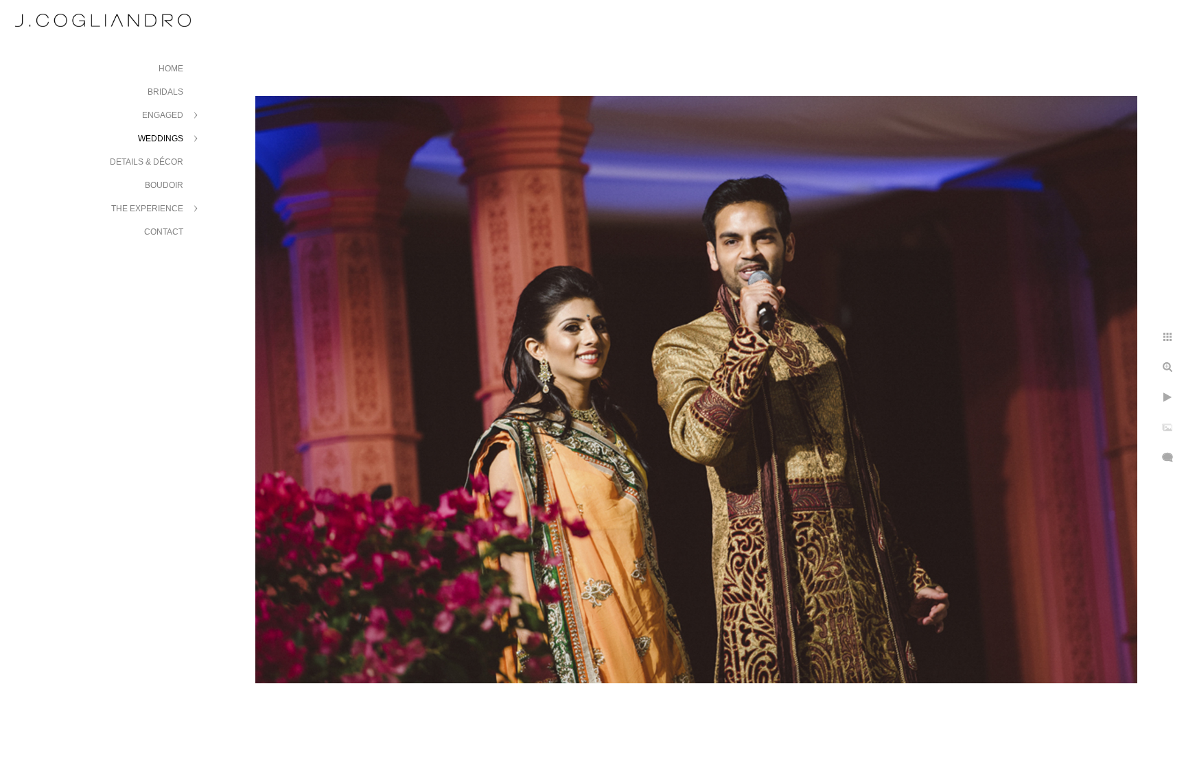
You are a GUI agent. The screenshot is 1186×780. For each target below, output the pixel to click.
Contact (163, 232)
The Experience (147, 208)
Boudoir (164, 185)
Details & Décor (146, 162)
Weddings (160, 138)
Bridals (165, 92)
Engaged (162, 115)
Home (171, 68)
